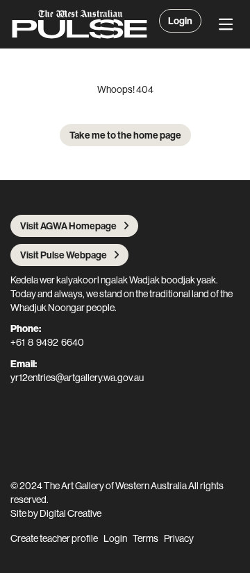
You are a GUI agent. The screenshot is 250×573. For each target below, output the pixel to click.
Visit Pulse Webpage (63, 255)
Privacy (179, 538)
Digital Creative (70, 513)
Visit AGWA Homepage (68, 226)
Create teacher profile (54, 538)
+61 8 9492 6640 (47, 342)
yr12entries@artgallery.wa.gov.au (77, 377)
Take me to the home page (125, 135)
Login (180, 21)
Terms (145, 538)
